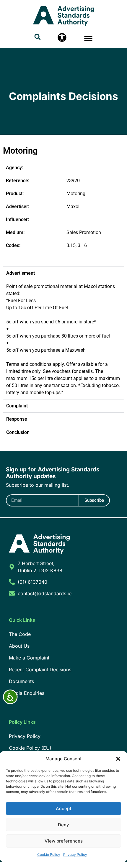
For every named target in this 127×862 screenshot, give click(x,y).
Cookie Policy (48, 854)
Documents (21, 681)
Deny (63, 825)
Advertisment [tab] (20, 273)
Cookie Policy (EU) (30, 748)
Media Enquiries (26, 693)
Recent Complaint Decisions (40, 669)
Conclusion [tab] (18, 432)
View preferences (64, 841)
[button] (118, 759)
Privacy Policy (75, 854)
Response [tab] (16, 419)
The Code (20, 634)
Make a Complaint (29, 658)
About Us (19, 646)
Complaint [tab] (17, 406)
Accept (63, 808)
